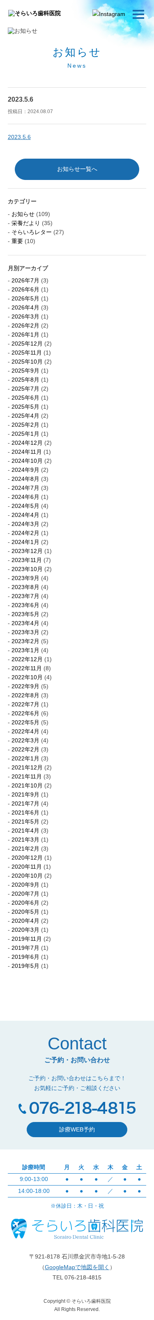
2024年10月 (27, 460)
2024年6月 (25, 497)
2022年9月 (25, 686)
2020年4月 (25, 920)
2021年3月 (25, 839)
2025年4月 (25, 415)
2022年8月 (25, 695)
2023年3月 (25, 632)
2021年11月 (26, 776)
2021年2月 (25, 848)
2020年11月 (26, 866)
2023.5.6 (19, 137)
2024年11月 (26, 451)
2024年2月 (25, 533)
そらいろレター (31, 232)
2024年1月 (25, 542)
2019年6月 (25, 957)
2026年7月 (25, 280)
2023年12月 (27, 551)
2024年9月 (25, 470)
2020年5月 (25, 911)
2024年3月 (25, 524)
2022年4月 (25, 731)
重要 (17, 241)
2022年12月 (27, 659)
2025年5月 (25, 406)
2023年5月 (25, 614)
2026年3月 (25, 316)
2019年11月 (26, 938)
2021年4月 (25, 830)
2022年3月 (25, 740)
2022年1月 (25, 758)
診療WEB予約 (77, 1129)
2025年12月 (27, 343)
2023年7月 (25, 596)
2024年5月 (25, 506)
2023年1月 (25, 650)
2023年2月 (25, 641)
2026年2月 (25, 325)
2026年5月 (25, 298)
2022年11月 (26, 668)
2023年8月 (25, 587)
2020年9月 (25, 884)
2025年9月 (25, 370)
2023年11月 (26, 560)
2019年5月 (25, 966)
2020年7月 (25, 893)
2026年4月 (25, 307)
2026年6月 (25, 289)
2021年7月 (25, 803)
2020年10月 (27, 875)
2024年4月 (25, 515)
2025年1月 (25, 433)
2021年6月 (25, 812)
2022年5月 (25, 722)
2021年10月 (27, 785)
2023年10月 (27, 569)
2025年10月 (27, 361)
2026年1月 (25, 334)
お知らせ (22, 214)
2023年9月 (25, 578)
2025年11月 (26, 352)
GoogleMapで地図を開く (77, 1267)
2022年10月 (27, 677)
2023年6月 (25, 605)
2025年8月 (25, 379)
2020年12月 (27, 857)
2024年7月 (25, 488)
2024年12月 (27, 442)
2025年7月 (25, 388)
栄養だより (25, 223)
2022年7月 (25, 704)
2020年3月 (25, 929)
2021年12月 (27, 767)
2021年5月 (25, 821)
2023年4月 (25, 623)
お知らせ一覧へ (77, 169)
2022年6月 (25, 713)
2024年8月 (25, 479)
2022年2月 (25, 749)
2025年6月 (25, 397)
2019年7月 (25, 947)
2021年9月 (25, 794)
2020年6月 (25, 902)
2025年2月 (25, 424)
